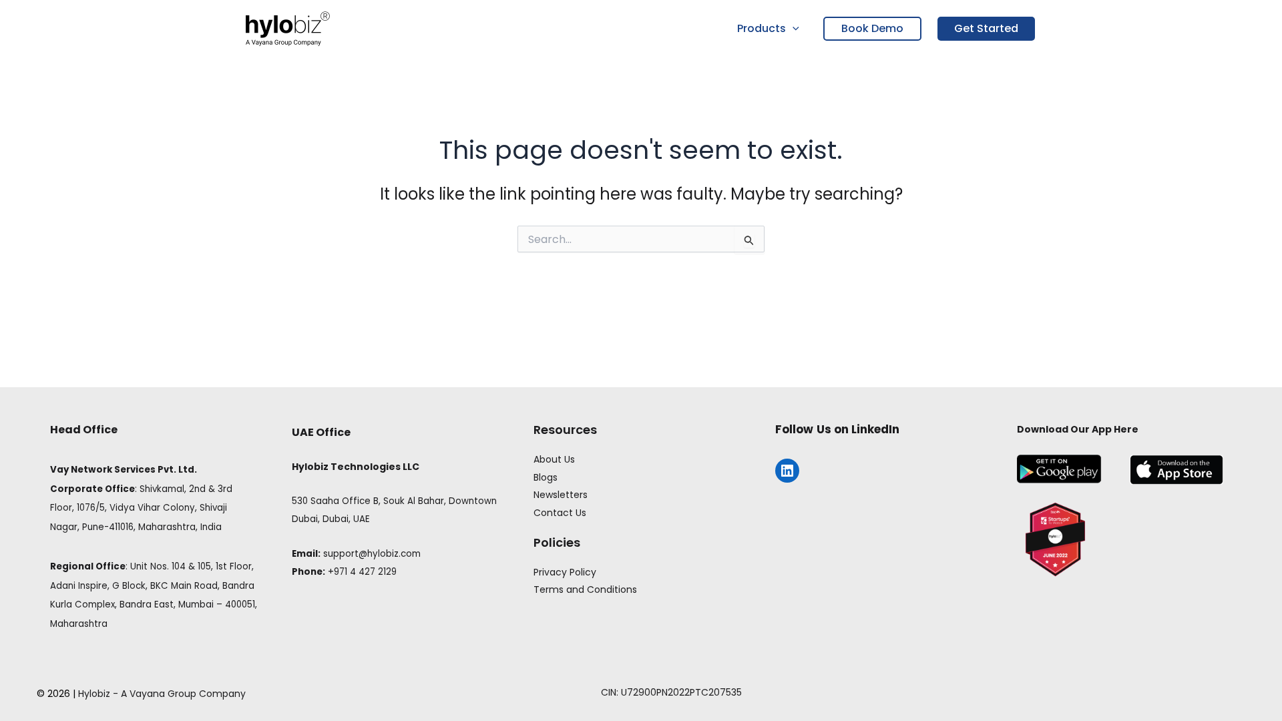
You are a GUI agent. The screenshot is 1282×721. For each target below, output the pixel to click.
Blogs (545, 477)
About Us (554, 459)
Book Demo (872, 28)
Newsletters (560, 494)
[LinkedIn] (787, 471)
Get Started (986, 28)
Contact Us (559, 512)
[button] (792, 28)
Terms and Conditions (585, 589)
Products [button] (761, 28)
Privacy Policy (564, 572)
